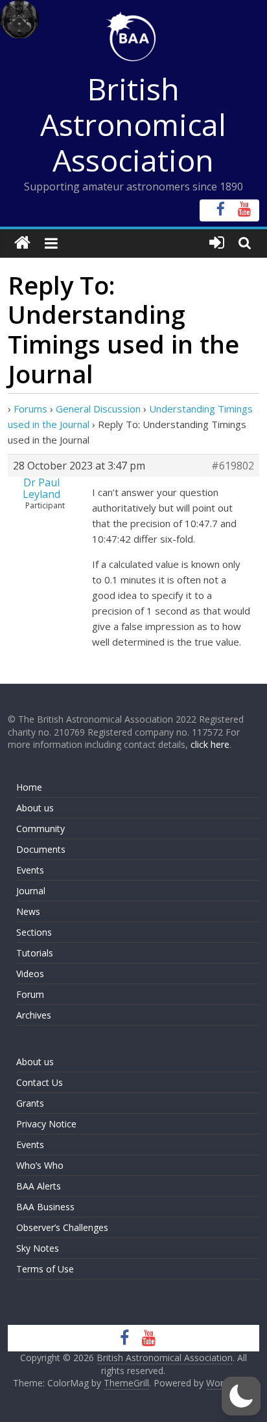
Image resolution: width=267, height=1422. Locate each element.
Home (29, 787)
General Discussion (98, 408)
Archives (33, 1015)
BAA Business (45, 1207)
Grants (30, 1103)
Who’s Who (40, 1165)
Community (40, 828)
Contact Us (39, 1082)
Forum (30, 994)
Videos (30, 973)
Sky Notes (37, 1248)
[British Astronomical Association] (22, 243)
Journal (30, 891)
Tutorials (34, 953)
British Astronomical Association (133, 124)
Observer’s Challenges (62, 1227)
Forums (30, 408)
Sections (34, 932)
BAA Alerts (38, 1186)
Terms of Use (45, 1269)
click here (210, 744)
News (28, 911)
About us (35, 808)
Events (30, 870)
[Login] (217, 243)
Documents (40, 849)
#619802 (232, 465)
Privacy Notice (46, 1124)
